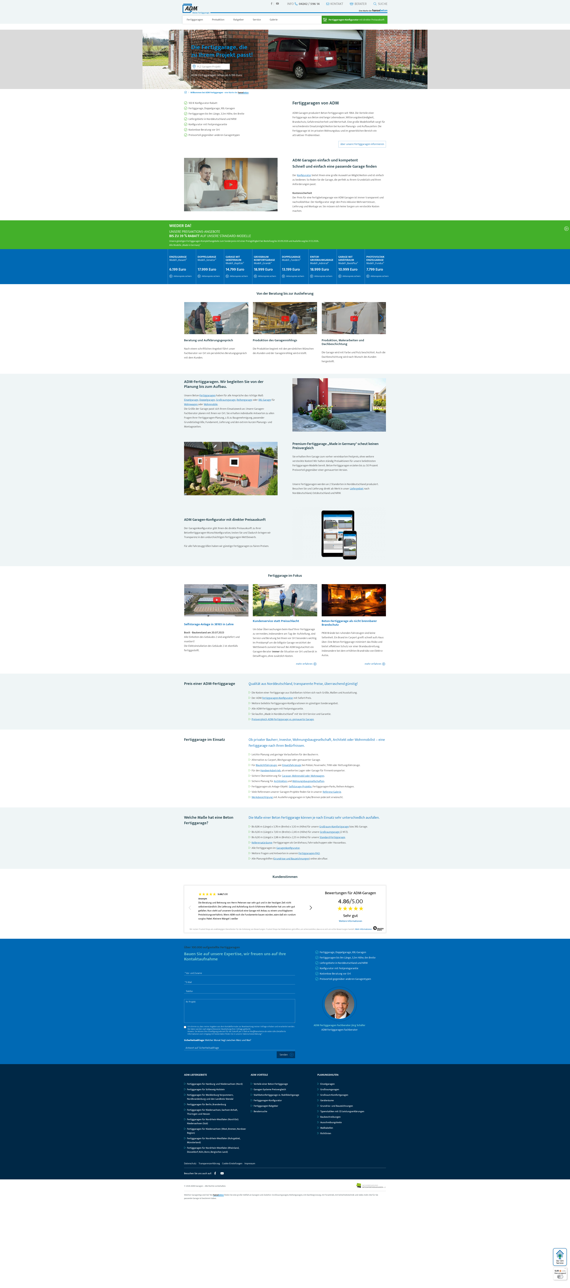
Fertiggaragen (195, 20)
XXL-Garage (264, 400)
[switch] (560, 1277)
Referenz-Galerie (332, 792)
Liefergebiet (357, 489)
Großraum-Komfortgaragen (334, 1095)
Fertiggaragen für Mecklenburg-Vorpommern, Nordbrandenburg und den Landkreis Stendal (210, 1097)
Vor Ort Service (560, 1262)
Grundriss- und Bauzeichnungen (336, 1106)
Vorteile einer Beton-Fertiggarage (271, 1084)
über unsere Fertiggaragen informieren (362, 144)
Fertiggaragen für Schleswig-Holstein (206, 1090)
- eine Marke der (219, 92)
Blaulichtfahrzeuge (266, 765)
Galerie (274, 20)
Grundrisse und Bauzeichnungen (291, 859)
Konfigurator (304, 175)
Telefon (189, 991)
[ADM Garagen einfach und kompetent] (231, 185)
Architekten (281, 781)
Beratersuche (260, 1112)
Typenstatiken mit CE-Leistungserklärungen (342, 1112)
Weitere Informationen (350, 921)
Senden (284, 1055)
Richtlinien (325, 1133)
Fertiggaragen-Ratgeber (266, 1106)
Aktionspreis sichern (182, 276)
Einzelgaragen (327, 1084)
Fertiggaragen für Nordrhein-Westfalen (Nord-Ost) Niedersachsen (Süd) (213, 1122)
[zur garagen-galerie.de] (371, 1187)
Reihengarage (244, 400)
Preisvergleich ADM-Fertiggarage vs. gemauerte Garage (283, 719)
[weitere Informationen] (566, 228)
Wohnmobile (211, 404)
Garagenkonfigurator (288, 848)
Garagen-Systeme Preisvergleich (270, 1090)
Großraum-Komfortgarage (334, 826)
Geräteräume (327, 1101)
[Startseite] (185, 92)
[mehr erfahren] (216, 319)
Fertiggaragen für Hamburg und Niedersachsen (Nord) (215, 1084)
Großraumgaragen (329, 1090)
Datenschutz (190, 1164)
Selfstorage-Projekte (300, 786)
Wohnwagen (191, 404)
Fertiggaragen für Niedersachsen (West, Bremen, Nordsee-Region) (216, 1131)
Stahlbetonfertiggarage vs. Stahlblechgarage (276, 1095)
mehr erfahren (304, 664)
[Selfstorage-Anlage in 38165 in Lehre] (216, 600)
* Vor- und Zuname (193, 973)
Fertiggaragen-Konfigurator (277, 698)
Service (257, 20)
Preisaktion (218, 20)
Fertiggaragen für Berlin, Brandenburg (206, 1105)
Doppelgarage (207, 400)
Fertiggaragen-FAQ (309, 853)
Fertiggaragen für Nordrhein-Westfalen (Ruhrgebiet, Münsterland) (213, 1141)
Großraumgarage (226, 400)
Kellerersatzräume (262, 843)
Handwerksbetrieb (270, 770)
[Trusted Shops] (378, 929)
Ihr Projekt (191, 1002)
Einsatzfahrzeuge (291, 765)
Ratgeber (238, 20)
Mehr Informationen (363, 929)
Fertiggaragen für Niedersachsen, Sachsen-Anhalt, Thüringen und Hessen (212, 1112)
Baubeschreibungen (330, 1117)
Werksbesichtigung (262, 797)
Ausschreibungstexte (331, 1122)
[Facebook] (271, 3)
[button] (381, 318)
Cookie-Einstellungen (232, 1164)
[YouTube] (277, 3)
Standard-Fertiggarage (332, 837)
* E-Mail (188, 982)
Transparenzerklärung (209, 1164)
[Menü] (565, 1269)
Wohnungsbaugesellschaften (308, 781)
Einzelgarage (191, 400)
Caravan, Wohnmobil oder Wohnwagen (303, 776)
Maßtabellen (326, 1128)
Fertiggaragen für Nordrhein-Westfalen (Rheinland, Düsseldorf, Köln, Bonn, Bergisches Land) (213, 1150)
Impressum (249, 1164)
